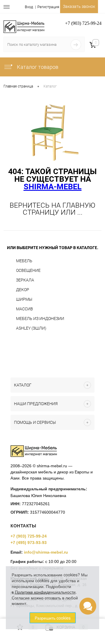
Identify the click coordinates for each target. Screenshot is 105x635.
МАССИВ (24, 309)
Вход (29, 7)
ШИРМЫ (24, 299)
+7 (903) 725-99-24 (28, 536)
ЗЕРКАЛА (25, 280)
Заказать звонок (79, 6)
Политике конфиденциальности (45, 592)
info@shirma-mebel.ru (46, 552)
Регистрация (48, 7)
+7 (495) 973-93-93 (28, 542)
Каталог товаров (37, 67)
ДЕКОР (22, 289)
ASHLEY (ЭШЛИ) (31, 328)
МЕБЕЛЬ (24, 260)
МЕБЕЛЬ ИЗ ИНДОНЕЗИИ (40, 318)
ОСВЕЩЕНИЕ (28, 270)
